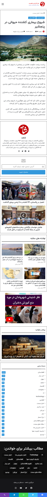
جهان (42, 379)
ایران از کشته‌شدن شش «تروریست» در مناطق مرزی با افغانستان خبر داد (13, 283)
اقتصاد (42, 386)
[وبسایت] (28, 151)
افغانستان (32, 18)
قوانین (42, 400)
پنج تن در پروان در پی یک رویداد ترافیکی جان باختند (36, 259)
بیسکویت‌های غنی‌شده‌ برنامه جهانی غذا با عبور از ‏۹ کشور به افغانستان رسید (35, 283)
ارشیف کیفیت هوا (38, 431)
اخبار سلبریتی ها (38, 428)
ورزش (42, 410)
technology (40, 396)
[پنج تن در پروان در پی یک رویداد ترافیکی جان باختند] (34, 249)
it (43, 393)
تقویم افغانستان (39, 421)
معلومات (41, 390)
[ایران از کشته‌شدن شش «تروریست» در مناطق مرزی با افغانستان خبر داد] (12, 273)
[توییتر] (22, 151)
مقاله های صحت (38, 424)
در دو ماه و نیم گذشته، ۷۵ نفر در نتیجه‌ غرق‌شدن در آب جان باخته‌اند (12, 260)
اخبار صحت (36, 13)
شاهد (40, 32)
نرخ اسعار (41, 417)
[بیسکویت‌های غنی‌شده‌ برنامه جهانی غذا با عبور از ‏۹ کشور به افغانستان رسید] (34, 273)
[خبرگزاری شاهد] (36, 4)
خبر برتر (41, 376)
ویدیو (42, 435)
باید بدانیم (40, 407)
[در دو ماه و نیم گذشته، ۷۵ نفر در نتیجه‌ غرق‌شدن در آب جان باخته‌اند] (12, 249)
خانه (41, 13)
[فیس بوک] (25, 151)
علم (43, 414)
